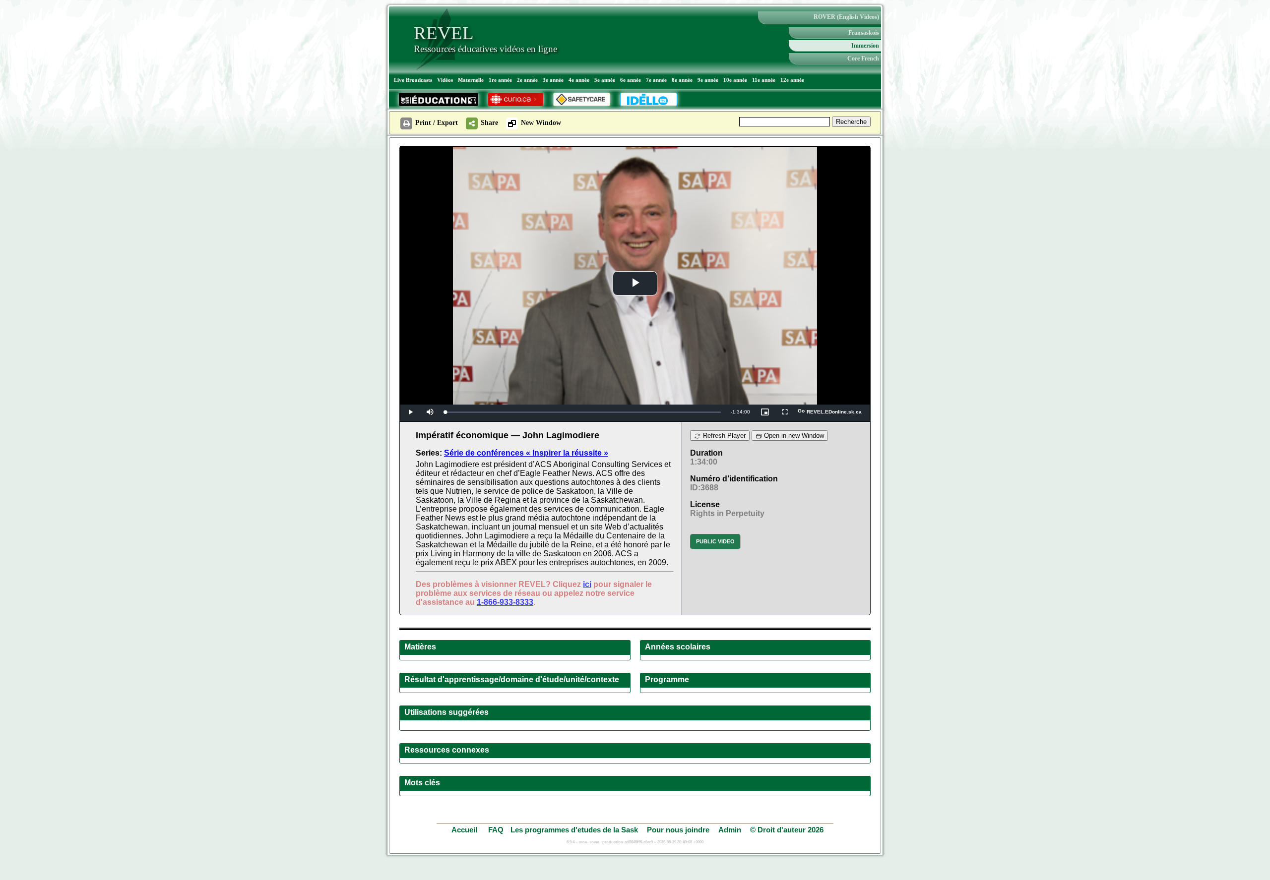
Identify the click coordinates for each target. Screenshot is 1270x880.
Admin (729, 829)
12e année (792, 80)
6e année (630, 80)
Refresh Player (723, 435)
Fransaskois (863, 32)
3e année (553, 80)
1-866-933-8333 (505, 602)
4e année (579, 80)
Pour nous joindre (678, 829)
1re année (500, 80)
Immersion (865, 45)
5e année (604, 80)
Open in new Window (793, 435)
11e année (763, 80)
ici (587, 584)
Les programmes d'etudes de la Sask (574, 829)
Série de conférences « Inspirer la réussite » (526, 453)
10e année (735, 80)
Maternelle (471, 80)
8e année (682, 80)
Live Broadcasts (413, 80)
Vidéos (445, 80)
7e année (656, 80)
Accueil (465, 829)
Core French (863, 58)
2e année (527, 80)
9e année (708, 80)
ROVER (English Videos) (846, 16)
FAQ (496, 829)
